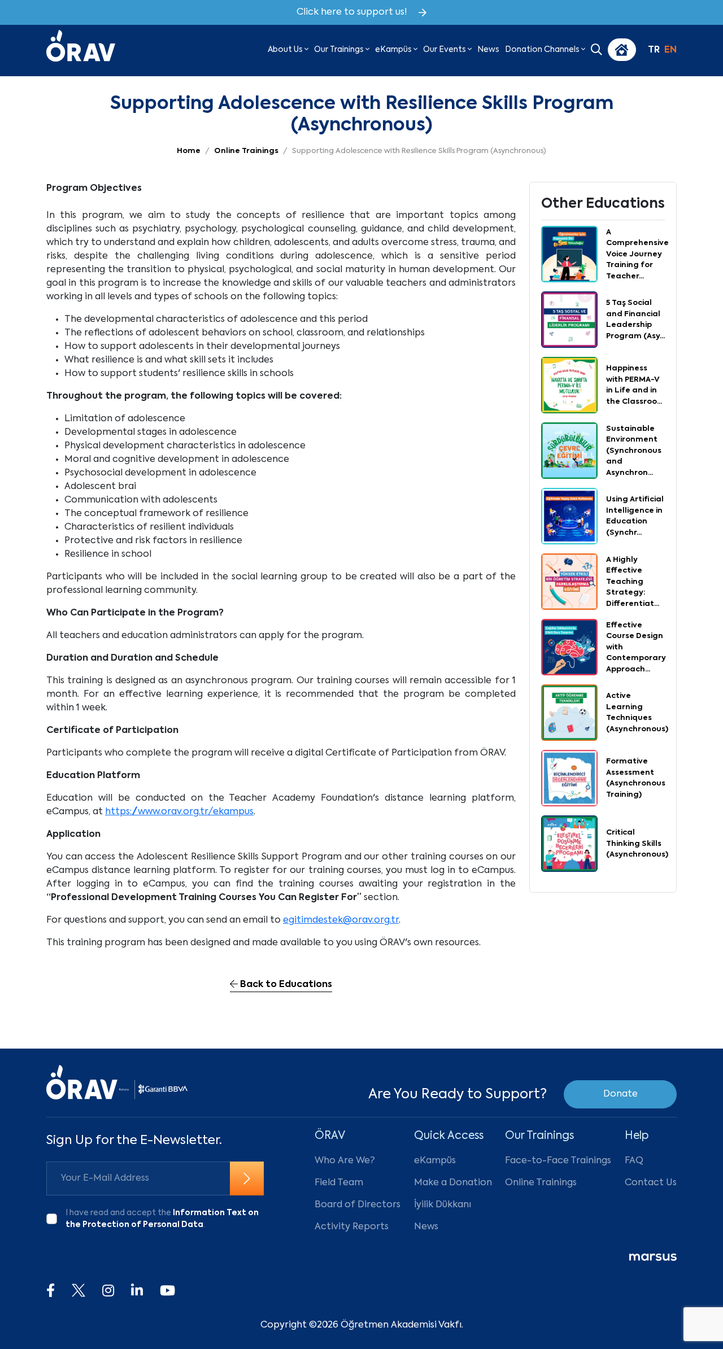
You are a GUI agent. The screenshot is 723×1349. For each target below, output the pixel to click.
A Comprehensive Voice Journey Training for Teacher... (637, 254)
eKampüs (435, 1160)
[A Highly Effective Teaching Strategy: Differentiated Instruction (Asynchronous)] (569, 582)
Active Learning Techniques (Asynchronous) (637, 712)
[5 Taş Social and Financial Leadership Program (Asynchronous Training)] (569, 320)
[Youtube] (167, 1291)
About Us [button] (286, 50)
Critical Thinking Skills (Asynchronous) (637, 843)
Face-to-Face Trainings (558, 1160)
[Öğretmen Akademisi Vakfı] (80, 49)
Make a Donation (453, 1183)
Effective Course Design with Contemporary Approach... (636, 647)
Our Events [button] (445, 50)
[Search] (596, 50)
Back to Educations (285, 984)
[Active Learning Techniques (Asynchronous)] (569, 713)
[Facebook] (50, 1291)
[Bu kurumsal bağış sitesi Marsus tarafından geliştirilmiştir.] (653, 1257)
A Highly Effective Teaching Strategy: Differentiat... (632, 582)
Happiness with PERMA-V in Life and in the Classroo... (634, 385)
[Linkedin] (137, 1291)
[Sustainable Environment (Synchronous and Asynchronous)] (569, 451)
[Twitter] (78, 1291)
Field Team (339, 1183)
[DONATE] (622, 49)
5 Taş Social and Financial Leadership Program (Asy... (635, 319)
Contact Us (651, 1183)
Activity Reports (352, 1227)
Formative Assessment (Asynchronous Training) (635, 778)
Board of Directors (357, 1205)
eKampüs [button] (394, 50)
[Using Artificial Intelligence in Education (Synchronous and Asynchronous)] (569, 516)
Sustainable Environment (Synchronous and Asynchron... (633, 451)
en (670, 50)
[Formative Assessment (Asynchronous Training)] (569, 778)
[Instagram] (108, 1291)
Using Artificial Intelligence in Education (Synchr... (635, 516)
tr (654, 50)
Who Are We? (345, 1160)
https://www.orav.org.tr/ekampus (179, 812)
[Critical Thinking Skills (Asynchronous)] (569, 844)
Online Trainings (541, 1183)
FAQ (634, 1160)
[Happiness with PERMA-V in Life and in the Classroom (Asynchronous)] (569, 385)
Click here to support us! (352, 12)
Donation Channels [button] (543, 50)
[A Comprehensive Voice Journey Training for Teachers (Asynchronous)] (569, 254)
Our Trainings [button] (339, 50)
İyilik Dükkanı (442, 1205)
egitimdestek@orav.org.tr (341, 920)
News (488, 50)
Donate (620, 1094)
